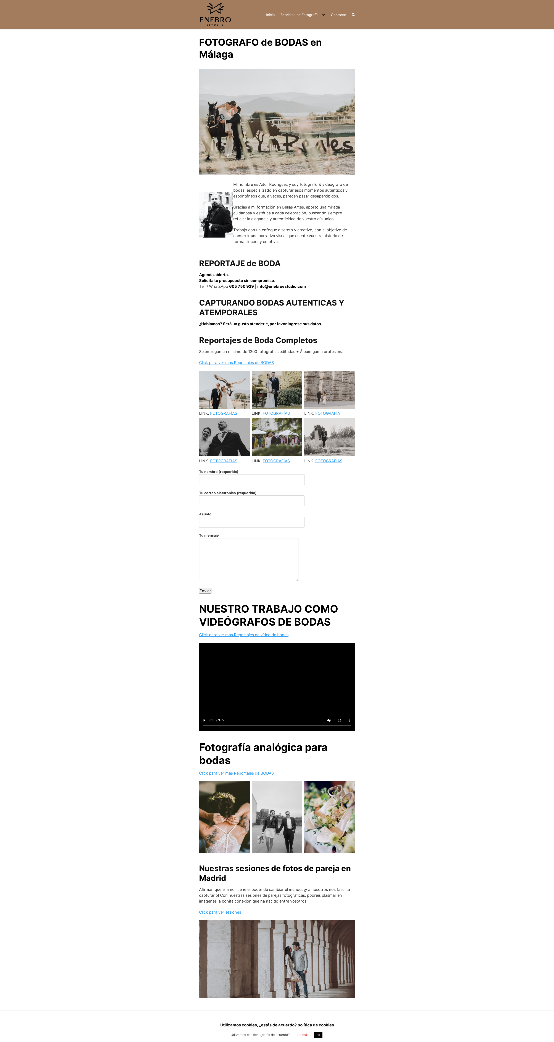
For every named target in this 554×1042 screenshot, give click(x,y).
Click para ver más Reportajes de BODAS (236, 362)
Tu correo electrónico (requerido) (228, 493)
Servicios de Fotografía (299, 15)
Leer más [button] (302, 1035)
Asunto (205, 514)
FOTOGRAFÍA (327, 413)
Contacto (338, 15)
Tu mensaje (209, 535)
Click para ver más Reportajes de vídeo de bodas (243, 635)
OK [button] (318, 1035)
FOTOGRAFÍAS (223, 413)
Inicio (270, 15)
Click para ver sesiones (220, 912)
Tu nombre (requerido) (218, 471)
